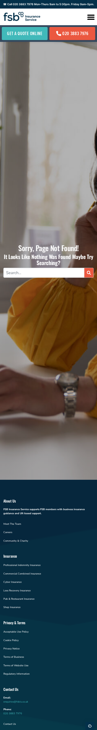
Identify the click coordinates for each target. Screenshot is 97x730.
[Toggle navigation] (90, 16)
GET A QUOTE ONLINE (24, 33)
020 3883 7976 (75, 33)
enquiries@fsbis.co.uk (15, 701)
